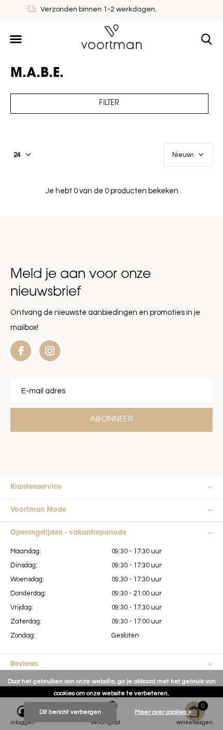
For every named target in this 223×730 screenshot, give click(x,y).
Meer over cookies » (163, 712)
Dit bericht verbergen (70, 712)
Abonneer (111, 419)
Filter (109, 103)
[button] (15, 39)
